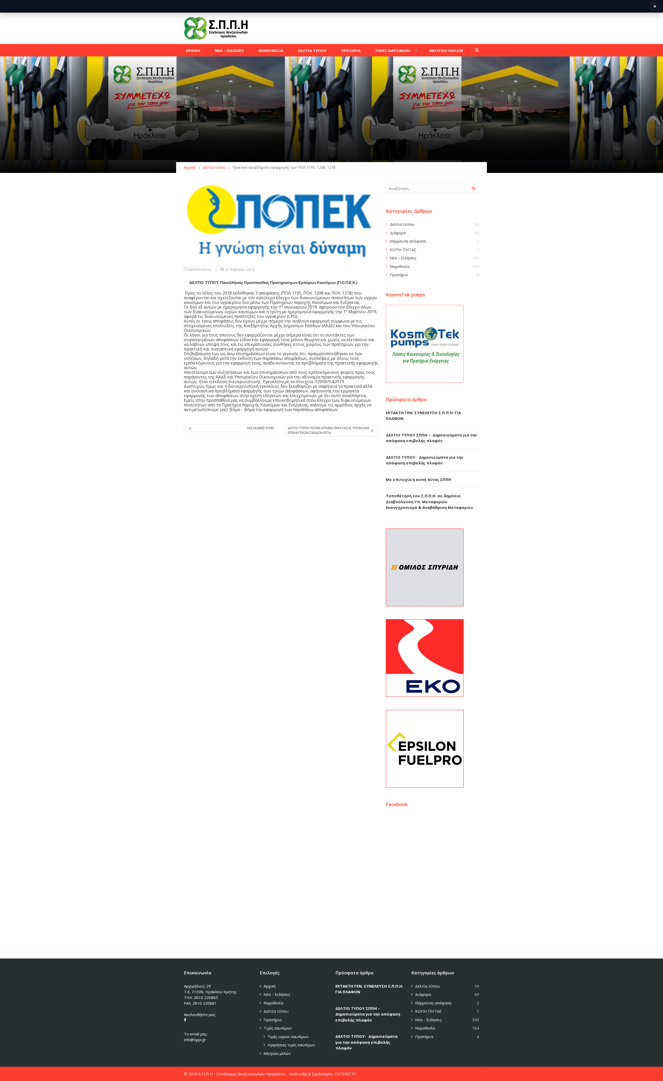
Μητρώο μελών (277, 1053)
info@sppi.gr (195, 1039)
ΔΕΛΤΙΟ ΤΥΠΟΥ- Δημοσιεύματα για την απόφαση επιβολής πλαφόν (366, 1042)
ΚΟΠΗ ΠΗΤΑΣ (403, 249)
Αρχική (270, 986)
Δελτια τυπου (312, 50)
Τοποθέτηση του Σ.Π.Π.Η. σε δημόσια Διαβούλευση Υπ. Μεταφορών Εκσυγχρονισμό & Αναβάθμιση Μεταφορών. (430, 501)
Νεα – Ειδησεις (229, 50)
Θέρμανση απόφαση (408, 241)
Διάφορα (398, 232)
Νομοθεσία (399, 266)
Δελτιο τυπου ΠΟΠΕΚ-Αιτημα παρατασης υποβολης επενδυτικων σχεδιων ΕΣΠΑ (329, 430)
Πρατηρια (351, 50)
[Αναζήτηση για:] (432, 188)
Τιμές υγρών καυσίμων (288, 1036)
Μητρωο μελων (446, 50)
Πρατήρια (399, 274)
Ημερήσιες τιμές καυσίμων (291, 1044)
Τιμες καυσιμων (392, 50)
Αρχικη (193, 50)
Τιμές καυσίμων (278, 1028)
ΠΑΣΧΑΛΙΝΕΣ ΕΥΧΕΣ (260, 428)
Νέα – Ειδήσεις (403, 257)
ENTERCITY (345, 1073)
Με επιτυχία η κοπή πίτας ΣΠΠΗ (418, 479)
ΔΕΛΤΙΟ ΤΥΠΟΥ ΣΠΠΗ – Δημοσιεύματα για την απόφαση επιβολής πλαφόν (367, 1014)
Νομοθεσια (271, 50)
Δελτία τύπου (199, 269)
